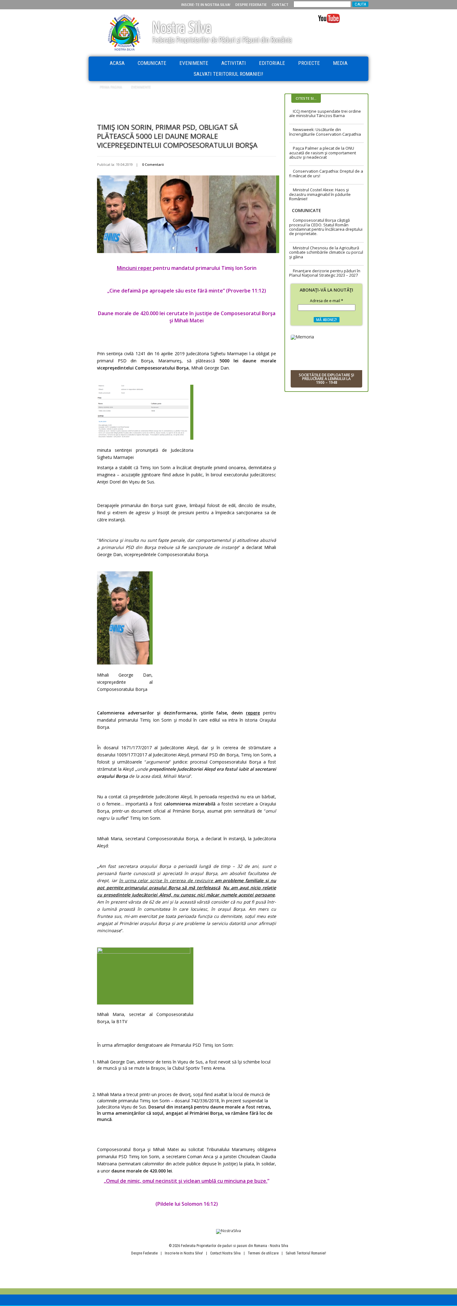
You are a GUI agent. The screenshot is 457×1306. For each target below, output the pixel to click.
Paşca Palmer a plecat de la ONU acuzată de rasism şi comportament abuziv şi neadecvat (322, 152)
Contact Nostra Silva (225, 1253)
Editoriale (272, 63)
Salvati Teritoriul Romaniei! (228, 74)
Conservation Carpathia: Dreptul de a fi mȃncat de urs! (326, 173)
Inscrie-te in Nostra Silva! (205, 4)
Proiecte (309, 63)
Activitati (233, 63)
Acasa (117, 63)
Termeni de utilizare (263, 1253)
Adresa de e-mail (326, 301)
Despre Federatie (251, 4)
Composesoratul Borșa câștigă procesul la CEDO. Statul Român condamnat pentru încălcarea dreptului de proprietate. (325, 226)
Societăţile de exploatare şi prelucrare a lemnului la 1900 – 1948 (326, 378)
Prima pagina (111, 87)
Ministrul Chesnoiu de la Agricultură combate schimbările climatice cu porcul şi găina (326, 252)
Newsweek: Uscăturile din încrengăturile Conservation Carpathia (325, 132)
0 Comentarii (153, 164)
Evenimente (193, 63)
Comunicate (152, 63)
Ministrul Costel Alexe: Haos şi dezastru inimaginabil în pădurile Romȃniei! (320, 194)
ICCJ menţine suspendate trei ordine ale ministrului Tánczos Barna (325, 113)
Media (340, 63)
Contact (280, 4)
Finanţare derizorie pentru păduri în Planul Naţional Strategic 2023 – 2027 (324, 273)
